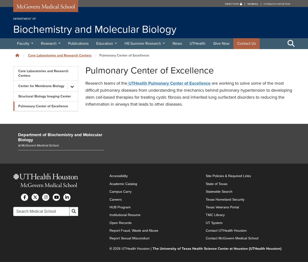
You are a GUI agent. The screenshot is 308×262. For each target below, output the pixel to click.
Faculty (23, 43)
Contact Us (246, 43)
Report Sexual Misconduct (129, 238)
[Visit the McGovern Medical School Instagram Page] (45, 197)
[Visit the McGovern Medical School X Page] (35, 197)
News (177, 43)
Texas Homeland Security (225, 199)
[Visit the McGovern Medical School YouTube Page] (56, 197)
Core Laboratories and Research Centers (59, 55)
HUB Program (120, 207)
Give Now (221, 43)
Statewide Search (219, 191)
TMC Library (215, 215)
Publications (78, 43)
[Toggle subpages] (72, 86)
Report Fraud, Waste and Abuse (133, 230)
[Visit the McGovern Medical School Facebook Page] (24, 197)
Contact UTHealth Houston (226, 230)
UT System (214, 223)
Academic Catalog (123, 184)
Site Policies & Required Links (228, 176)
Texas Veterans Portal (222, 207)
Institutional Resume (125, 215)
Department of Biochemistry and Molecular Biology (60, 137)
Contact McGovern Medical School (232, 238)
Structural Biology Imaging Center (44, 96)
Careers (115, 199)
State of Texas (216, 184)
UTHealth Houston (276, 4)
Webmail (253, 4)
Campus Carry (120, 191)
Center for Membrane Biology (41, 86)
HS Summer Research (143, 43)
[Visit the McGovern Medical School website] (46, 7)
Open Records (120, 223)
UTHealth (197, 43)
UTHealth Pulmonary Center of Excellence (169, 83)
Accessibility (118, 176)
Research (49, 43)
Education (105, 43)
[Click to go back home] (17, 55)
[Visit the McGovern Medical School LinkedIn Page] (67, 197)
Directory (232, 4)
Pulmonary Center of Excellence (43, 106)
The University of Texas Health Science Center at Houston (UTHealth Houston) (217, 248)
